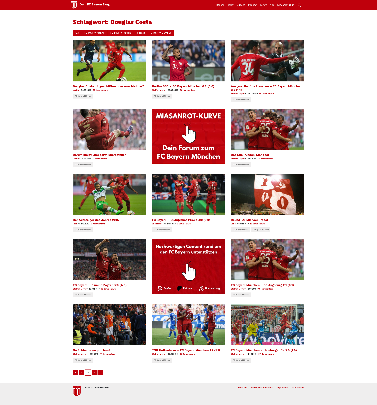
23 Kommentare (257, 224)
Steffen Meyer (159, 90)
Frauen (230, 4)
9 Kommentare (100, 159)
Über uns (242, 387)
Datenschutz (298, 387)
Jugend (241, 4)
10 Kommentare (265, 159)
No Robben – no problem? (91, 350)
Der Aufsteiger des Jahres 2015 (96, 220)
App (272, 4)
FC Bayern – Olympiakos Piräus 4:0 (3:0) (181, 220)
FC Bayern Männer (94, 32)
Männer (220, 4)
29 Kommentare (187, 354)
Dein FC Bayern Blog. (95, 4)
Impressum (282, 387)
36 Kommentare (187, 90)
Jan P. (233, 224)
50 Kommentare (100, 90)
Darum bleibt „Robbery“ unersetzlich (99, 155)
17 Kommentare (107, 354)
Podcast (252, 4)
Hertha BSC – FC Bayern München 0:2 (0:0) (183, 86)
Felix (75, 224)
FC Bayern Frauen (120, 32)
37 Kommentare (266, 354)
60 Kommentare (108, 289)
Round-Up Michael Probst (249, 220)
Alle (77, 32)
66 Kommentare (266, 93)
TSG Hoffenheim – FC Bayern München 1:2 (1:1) (186, 350)
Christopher (157, 224)
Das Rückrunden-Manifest (250, 155)
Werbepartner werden (262, 387)
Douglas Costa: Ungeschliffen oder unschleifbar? (108, 86)
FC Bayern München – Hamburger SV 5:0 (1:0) (264, 350)
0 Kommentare (98, 224)
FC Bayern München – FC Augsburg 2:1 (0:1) (262, 285)
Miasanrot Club (285, 4)
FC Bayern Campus (160, 32)
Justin (76, 90)
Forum (263, 4)
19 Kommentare (265, 289)
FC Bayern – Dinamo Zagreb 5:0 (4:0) (100, 285)
